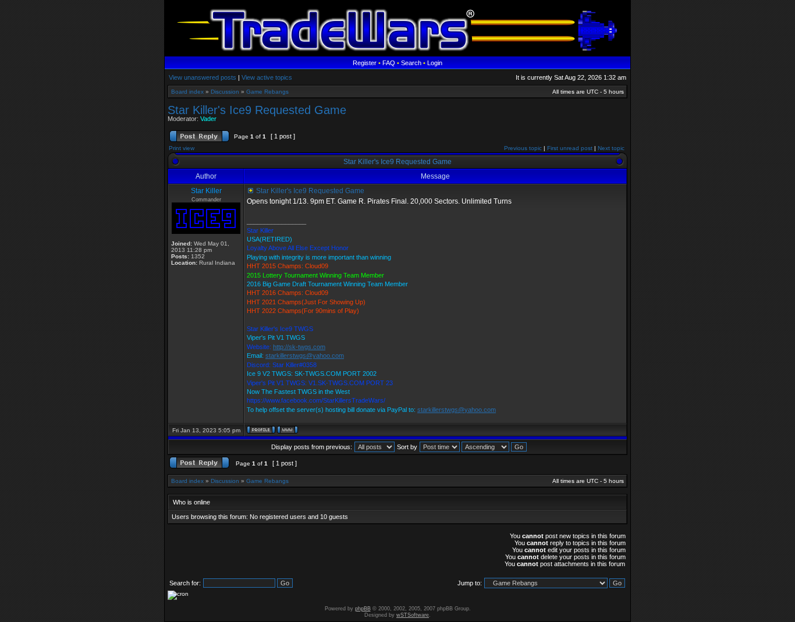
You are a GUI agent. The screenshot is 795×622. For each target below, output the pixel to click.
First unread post (569, 148)
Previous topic (523, 148)
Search (411, 62)
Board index (187, 91)
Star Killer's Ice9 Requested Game (257, 110)
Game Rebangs (267, 91)
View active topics (267, 77)
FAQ (388, 62)
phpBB (363, 609)
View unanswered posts (202, 77)
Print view (181, 148)
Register (365, 62)
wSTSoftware (412, 615)
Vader (208, 118)
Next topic (611, 148)
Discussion (225, 91)
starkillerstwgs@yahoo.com (304, 355)
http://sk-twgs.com (299, 346)
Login (434, 62)
